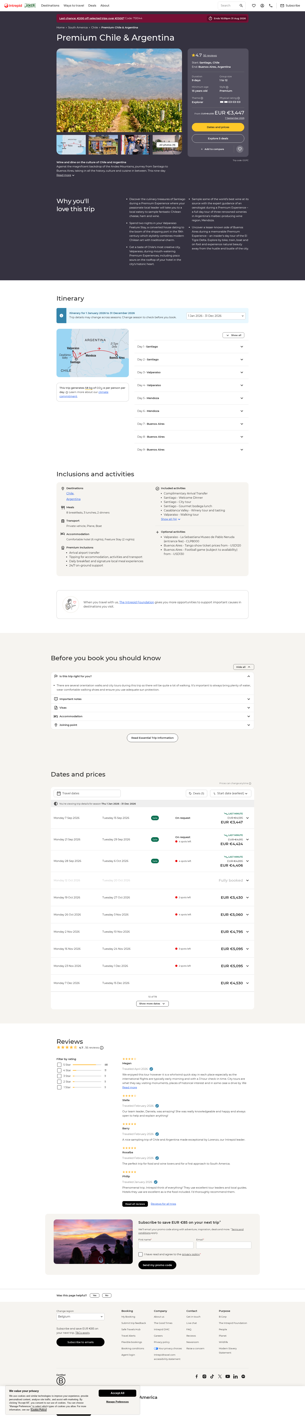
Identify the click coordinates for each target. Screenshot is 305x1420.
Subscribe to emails (80, 1342)
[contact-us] (271, 5)
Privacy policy (162, 1342)
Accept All (117, 1393)
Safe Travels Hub (130, 1329)
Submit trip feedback (133, 1323)
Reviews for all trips (163, 1204)
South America (78, 27)
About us (159, 1316)
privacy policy (191, 1254)
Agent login (128, 1354)
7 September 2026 (234, 118)
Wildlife (223, 1342)
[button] (119, 90)
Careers (158, 1335)
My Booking (128, 1316)
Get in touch (193, 1316)
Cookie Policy (38, 1409)
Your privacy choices (170, 1348)
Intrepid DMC (161, 1329)
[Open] (102, 1048)
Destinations (50, 5)
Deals (92, 5)
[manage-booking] (262, 5)
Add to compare (214, 149)
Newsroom (192, 1342)
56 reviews (210, 55)
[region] (73, 1400)
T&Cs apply (82, 1332)
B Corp (223, 1316)
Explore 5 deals (218, 138)
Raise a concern (195, 1348)
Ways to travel (74, 5)
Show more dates (149, 1003)
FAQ (188, 1329)
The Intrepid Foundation (233, 1323)
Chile (94, 27)
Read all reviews (135, 1204)
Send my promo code (157, 1265)
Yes (94, 1295)
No (106, 1295)
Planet (222, 1335)
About (104, 5)
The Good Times (163, 1323)
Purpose (224, 1311)
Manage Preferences (117, 1401)
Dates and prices (218, 127)
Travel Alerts (128, 1335)
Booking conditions (132, 1348)
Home (60, 27)
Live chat (191, 1323)
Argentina (73, 499)
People (223, 1329)
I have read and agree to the (172, 1254)
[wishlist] (254, 5)
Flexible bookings (131, 1342)
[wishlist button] (239, 149)
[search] (228, 6)
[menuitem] (13, 6)
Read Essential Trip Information (152, 737)
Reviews (191, 1335)
